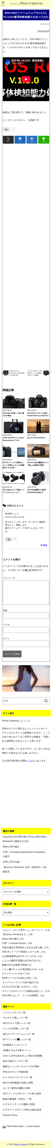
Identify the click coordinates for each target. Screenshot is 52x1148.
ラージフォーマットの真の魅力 (18, 982)
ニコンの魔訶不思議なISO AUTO (19, 960)
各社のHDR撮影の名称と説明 (18, 1082)
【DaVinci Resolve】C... (15, 934)
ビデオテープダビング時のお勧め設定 (22, 1109)
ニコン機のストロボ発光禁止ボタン (20, 969)
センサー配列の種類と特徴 (16, 1088)
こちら (30, 760)
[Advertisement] (26, 256)
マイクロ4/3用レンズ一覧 (16, 1028)
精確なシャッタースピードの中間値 (21, 1066)
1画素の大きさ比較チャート (17, 1050)
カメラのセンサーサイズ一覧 (17, 1077)
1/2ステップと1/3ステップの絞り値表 (22, 1093)
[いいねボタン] (6, 129)
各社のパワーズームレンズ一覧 (19, 1034)
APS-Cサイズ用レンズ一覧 (17, 1023)
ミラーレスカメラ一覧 (14, 1012)
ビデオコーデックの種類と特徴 (19, 1104)
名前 (5, 610)
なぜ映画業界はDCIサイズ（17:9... (20, 956)
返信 (45, 545)
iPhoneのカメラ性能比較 (15, 1072)
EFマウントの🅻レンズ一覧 (17, 1039)
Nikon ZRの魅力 (10, 939)
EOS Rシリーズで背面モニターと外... (21, 951)
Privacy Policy (10, 1115)
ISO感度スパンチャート (15, 1045)
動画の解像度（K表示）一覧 (17, 1099)
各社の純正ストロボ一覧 (15, 1061)
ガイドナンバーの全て (13, 973)
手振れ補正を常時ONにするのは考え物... (23, 947)
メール (6, 624)
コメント (9, 578)
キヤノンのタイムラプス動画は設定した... (23, 991)
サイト (6, 638)
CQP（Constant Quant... (14, 943)
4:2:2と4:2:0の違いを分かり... (17, 986)
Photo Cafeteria (20, 1144)
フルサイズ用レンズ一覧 (15, 1017)
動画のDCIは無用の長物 (14, 965)
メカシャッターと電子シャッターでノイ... (23, 930)
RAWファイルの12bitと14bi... (17, 978)
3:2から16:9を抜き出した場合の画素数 (22, 1055)
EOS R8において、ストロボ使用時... (21, 995)
